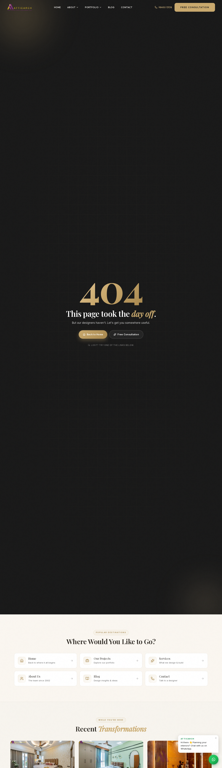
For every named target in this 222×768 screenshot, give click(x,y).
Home (57, 7)
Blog (111, 7)
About (71, 7)
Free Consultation (194, 7)
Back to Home (95, 334)
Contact (126, 7)
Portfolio (91, 7)
